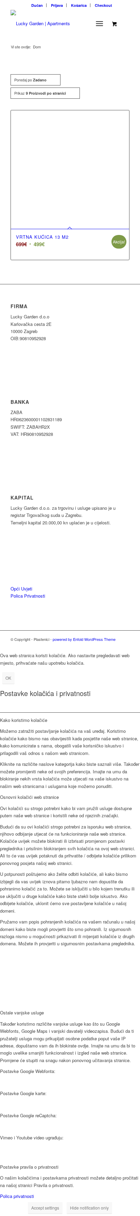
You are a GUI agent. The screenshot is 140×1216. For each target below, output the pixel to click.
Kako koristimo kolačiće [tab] (23, 720)
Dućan (37, 5)
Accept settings (45, 1208)
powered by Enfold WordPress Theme (84, 639)
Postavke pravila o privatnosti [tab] (29, 1167)
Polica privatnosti (17, 1196)
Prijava (57, 5)
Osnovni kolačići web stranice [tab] (29, 797)
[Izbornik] (99, 23)
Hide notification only (89, 1208)
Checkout (103, 5)
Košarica (79, 5)
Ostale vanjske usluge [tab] (22, 1012)
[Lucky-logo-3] (58, 23)
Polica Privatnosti (28, 596)
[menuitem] (37, 5)
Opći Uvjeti (21, 588)
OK (8, 678)
